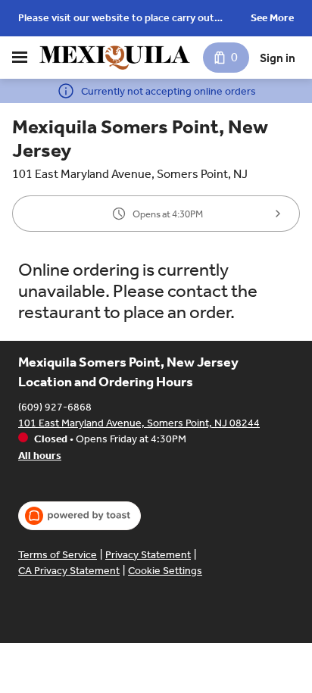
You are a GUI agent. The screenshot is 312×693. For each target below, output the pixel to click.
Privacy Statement (148, 554)
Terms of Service (57, 554)
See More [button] (272, 17)
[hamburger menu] (19, 57)
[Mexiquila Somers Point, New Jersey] (114, 57)
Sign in (277, 58)
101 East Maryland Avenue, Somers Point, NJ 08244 (139, 423)
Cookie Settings (165, 570)
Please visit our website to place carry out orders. (116, 19)
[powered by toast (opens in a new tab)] (79, 516)
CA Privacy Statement (69, 570)
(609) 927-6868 (55, 407)
